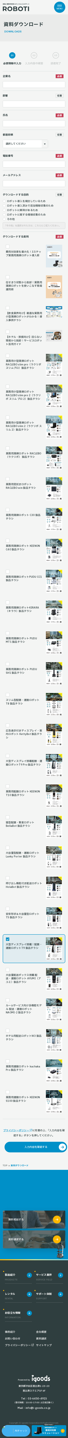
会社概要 (41, 1332)
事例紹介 (10, 1332)
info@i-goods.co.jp (38, 1408)
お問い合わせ (12, 1339)
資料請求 (41, 1339)
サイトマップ (44, 1345)
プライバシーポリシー (16, 1130)
